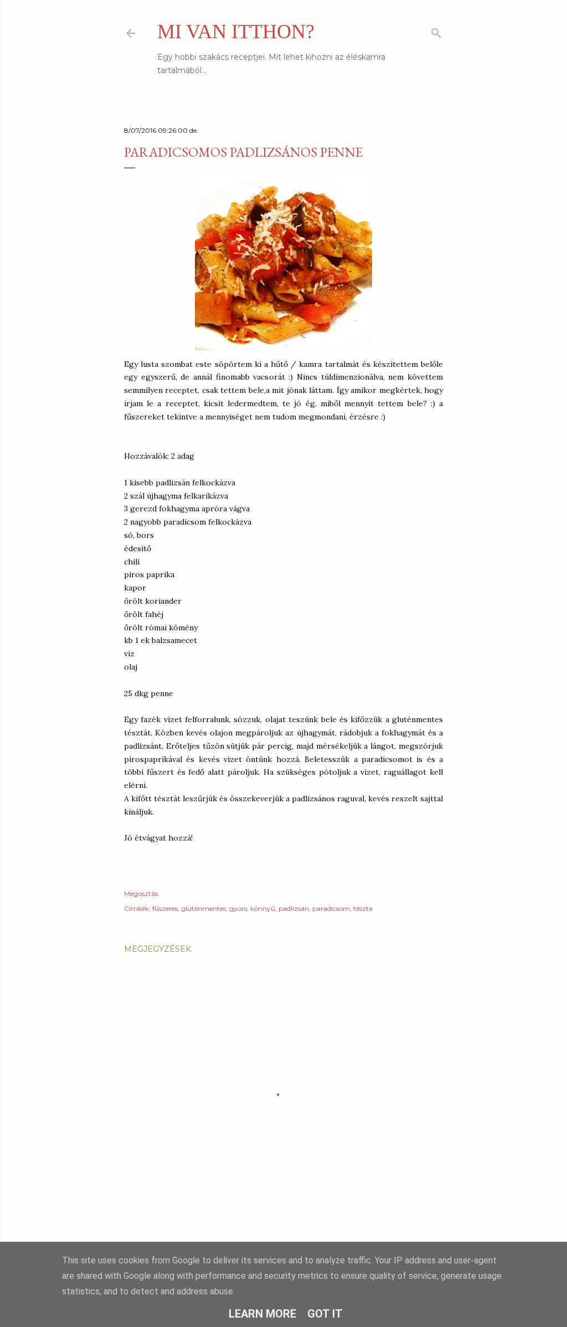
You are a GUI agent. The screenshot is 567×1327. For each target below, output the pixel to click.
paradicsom (331, 908)
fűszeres (165, 908)
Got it (325, 1313)
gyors (238, 908)
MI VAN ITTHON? (236, 31)
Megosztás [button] (141, 893)
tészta (363, 908)
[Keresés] (436, 31)
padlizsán (294, 908)
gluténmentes (203, 908)
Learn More (262, 1313)
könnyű (262, 908)
